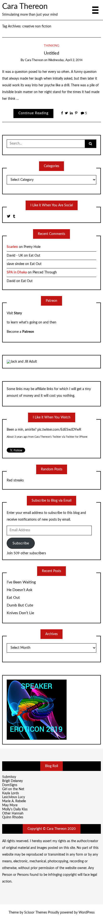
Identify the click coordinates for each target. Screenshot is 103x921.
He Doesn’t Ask (19, 590)
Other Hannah (12, 813)
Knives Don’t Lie (20, 613)
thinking (51, 45)
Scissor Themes (35, 912)
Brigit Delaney (12, 781)
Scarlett (12, 247)
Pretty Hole (32, 247)
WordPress (87, 912)
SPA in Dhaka (17, 272)
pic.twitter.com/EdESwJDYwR (59, 429)
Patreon (28, 332)
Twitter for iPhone (76, 436)
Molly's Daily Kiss (15, 809)
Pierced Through (45, 272)
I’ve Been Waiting (21, 582)
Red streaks (15, 480)
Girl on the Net (13, 789)
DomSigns (9, 785)
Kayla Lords (10, 793)
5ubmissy (9, 777)
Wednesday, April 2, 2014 (65, 60)
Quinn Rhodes (12, 817)
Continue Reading (33, 113)
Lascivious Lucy (13, 797)
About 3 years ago (17, 436)
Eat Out (34, 255)
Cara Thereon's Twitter (47, 436)
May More (9, 805)
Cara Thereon (25, 6)
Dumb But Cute (20, 605)
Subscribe (20, 543)
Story (18, 313)
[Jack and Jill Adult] (22, 361)
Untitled (51, 53)
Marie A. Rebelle (14, 801)
